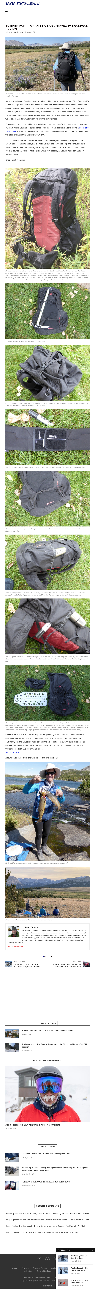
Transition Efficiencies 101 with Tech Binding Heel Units (46, 1154)
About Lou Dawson (20, 1268)
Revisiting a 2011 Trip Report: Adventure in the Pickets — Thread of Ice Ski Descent (54, 1045)
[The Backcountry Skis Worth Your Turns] (63, 1270)
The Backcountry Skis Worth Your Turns (79, 1269)
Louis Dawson (18, 32)
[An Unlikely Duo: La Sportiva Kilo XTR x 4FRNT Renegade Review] (63, 1258)
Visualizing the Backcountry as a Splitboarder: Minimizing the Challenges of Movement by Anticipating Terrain (55, 1169)
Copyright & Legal (44, 1271)
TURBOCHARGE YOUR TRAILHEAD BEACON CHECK (46, 1182)
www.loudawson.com (15, 946)
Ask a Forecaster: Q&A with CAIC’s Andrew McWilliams (32, 1125)
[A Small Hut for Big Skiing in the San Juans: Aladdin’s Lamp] (12, 1033)
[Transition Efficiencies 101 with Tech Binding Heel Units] (12, 1157)
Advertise (28, 1271)
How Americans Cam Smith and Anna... (79, 1281)
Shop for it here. (12, 752)
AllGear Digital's (46, 1277)
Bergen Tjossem (12, 1213)
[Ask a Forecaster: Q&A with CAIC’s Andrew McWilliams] (47, 1094)
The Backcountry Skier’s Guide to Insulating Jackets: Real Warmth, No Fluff (56, 1213)
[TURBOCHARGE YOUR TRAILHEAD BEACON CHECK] (12, 1185)
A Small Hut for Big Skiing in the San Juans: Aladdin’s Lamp (48, 1030)
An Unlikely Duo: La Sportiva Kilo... (79, 1257)
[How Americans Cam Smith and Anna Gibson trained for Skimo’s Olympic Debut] (63, 1282)
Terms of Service (40, 1268)
